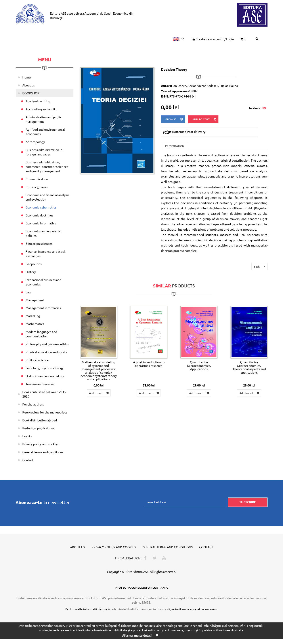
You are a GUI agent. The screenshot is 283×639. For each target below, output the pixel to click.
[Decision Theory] (117, 120)
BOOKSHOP (30, 93)
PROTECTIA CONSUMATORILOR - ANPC (141, 587)
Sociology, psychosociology (44, 368)
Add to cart (201, 119)
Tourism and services (40, 384)
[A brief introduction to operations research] (148, 332)
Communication (37, 179)
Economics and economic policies (43, 233)
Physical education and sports (46, 352)
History (31, 272)
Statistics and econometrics (45, 376)
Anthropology (35, 142)
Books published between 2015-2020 (44, 394)
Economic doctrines (39, 215)
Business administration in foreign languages (44, 152)
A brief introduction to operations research (148, 363)
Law (28, 292)
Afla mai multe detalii (137, 635)
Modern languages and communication (41, 334)
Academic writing (38, 101)
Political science (37, 360)
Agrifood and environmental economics (45, 131)
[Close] (157, 635)
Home (26, 77)
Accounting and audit (40, 109)
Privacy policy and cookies (40, 444)
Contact (28, 460)
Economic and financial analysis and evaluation (47, 197)
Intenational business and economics (43, 282)
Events (27, 436)
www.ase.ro (210, 609)
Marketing (33, 316)
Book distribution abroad (39, 420)
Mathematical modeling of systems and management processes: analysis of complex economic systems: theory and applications (98, 370)
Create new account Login (215, 39)
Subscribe (247, 502)
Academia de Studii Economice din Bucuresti (139, 609)
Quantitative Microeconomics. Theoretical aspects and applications (249, 367)
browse (171, 119)
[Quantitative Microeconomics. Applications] (198, 332)
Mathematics (35, 324)
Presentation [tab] (174, 146)
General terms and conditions (42, 452)
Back (257, 266)
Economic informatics (41, 223)
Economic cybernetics (41, 207)
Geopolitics (34, 264)
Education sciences (39, 243)
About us (28, 85)
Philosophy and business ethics (47, 344)
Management (35, 300)
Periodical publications (38, 428)
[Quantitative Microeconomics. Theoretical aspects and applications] (249, 332)
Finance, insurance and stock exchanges (45, 253)
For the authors (33, 404)
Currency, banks (37, 187)
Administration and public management (44, 119)
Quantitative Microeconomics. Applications (199, 365)
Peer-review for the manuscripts (44, 412)
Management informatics (43, 308)
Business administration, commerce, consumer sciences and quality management (47, 166)
